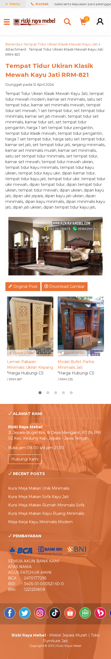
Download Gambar (66, 286)
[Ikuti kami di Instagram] (40, 617)
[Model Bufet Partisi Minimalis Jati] (81, 326)
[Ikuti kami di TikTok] (55, 617)
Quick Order (23, 353)
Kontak (41, 4)
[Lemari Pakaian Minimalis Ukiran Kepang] (30, 326)
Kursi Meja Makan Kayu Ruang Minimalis (46, 513)
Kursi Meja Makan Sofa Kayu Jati (38, 496)
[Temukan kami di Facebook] (10, 617)
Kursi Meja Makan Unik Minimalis (38, 488)
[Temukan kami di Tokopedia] (85, 617)
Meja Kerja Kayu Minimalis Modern (40, 521)
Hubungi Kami (25, 459)
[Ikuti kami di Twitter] (25, 617)
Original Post (24, 286)
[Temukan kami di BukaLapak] (101, 617)
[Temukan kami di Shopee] (70, 617)
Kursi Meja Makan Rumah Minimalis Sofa (46, 505)
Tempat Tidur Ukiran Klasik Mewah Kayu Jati (60, 44)
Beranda (12, 44)
